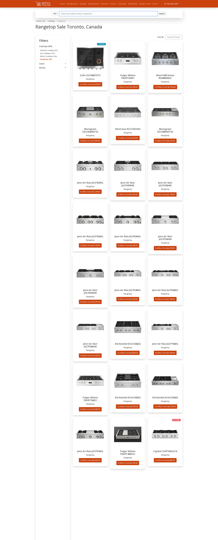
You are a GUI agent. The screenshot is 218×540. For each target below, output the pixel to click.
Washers (105, 4)
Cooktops (122, 4)
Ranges (83, 4)
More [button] (155, 4)
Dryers (113, 4)
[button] (52, 64)
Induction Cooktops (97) (49, 50)
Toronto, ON (172, 4)
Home (62, 4)
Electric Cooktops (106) (48, 56)
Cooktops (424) (45, 46)
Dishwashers (93, 4)
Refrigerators (72, 4)
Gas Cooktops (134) (47, 53)
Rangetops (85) (46, 59)
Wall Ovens (132, 4)
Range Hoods (145, 4)
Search (162, 13)
